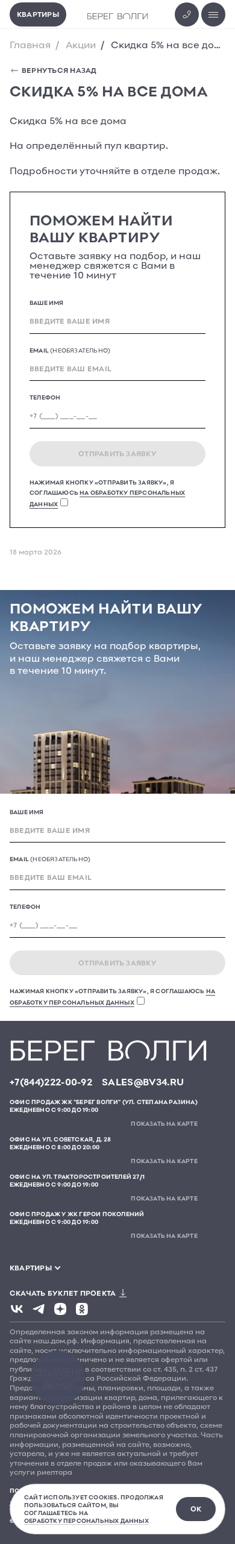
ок (195, 1508)
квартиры (31, 1267)
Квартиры (38, 14)
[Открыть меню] (213, 14)
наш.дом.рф (55, 1340)
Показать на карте (164, 1123)
